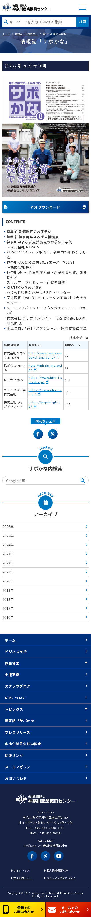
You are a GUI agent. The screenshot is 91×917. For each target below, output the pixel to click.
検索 (82, 21)
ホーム (10, 640)
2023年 (8, 553)
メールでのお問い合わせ (70, 909)
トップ (6, 34)
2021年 (8, 571)
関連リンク (14, 755)
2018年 (8, 599)
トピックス (14, 709)
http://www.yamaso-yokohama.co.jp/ (45, 355)
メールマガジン (17, 766)
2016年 (8, 617)
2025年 (8, 535)
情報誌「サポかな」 (26, 34)
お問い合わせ (16, 778)
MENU (82, 7)
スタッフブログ (17, 686)
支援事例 (12, 674)
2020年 (8, 581)
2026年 (8, 526)
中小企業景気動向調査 (23, 743)
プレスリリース (17, 732)
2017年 (8, 608)
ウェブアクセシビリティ (61, 878)
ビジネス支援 (16, 651)
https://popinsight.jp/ (45, 404)
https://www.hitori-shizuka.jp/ (45, 379)
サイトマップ (21, 870)
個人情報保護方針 (57, 870)
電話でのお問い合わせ (24, 909)
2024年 (8, 544)
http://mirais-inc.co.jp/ (45, 367)
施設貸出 (12, 663)
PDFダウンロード (45, 207)
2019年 (8, 590)
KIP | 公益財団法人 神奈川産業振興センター (26, 7)
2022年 (8, 562)
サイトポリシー (22, 878)
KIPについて (15, 697)
